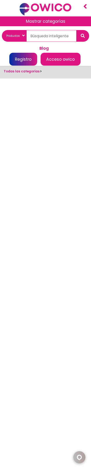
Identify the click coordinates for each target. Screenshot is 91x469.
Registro (23, 59)
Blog (44, 48)
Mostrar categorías (45, 21)
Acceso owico (60, 59)
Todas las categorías (22, 71)
